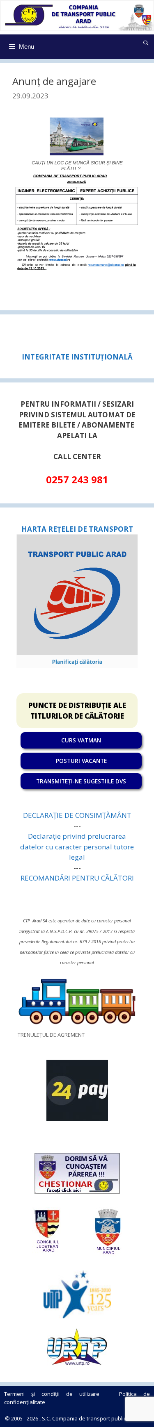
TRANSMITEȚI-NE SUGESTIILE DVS (81, 781)
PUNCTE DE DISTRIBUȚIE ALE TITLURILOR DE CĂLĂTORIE (77, 711)
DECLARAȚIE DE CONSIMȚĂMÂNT (77, 815)
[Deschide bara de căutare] (146, 43)
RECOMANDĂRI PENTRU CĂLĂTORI (77, 878)
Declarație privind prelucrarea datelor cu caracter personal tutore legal (77, 846)
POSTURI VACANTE (81, 761)
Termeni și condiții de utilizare (51, 1393)
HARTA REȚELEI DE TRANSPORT (77, 529)
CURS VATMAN (81, 740)
